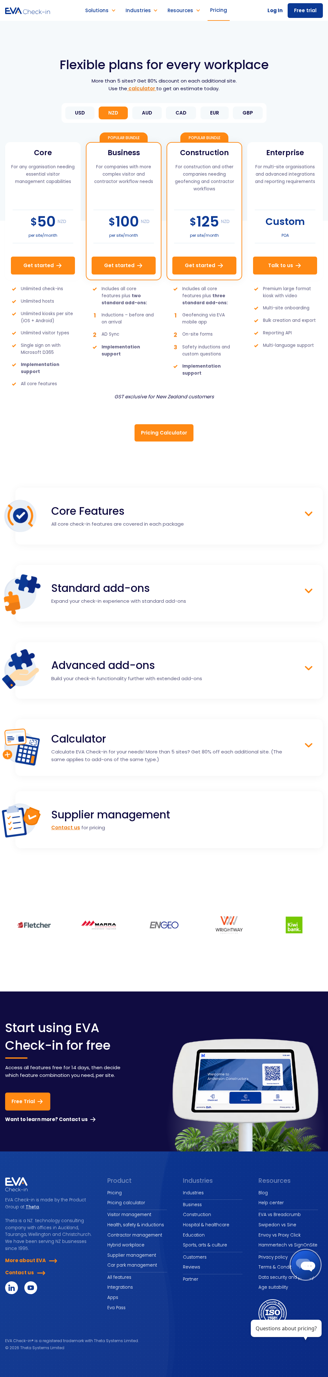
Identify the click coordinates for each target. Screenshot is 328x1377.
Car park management (132, 1265)
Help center (271, 1203)
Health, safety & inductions (135, 1225)
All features (119, 1277)
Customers (195, 1257)
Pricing (114, 1193)
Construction (197, 1215)
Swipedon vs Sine (277, 1225)
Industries (193, 1193)
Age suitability (273, 1287)
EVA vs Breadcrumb (279, 1215)
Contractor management (134, 1235)
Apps (112, 1297)
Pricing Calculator (164, 432)
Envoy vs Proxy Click (279, 1235)
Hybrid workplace (125, 1245)
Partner (190, 1279)
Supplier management (131, 1255)
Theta (32, 1207)
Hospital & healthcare (206, 1225)
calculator (141, 88)
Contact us (65, 827)
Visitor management (129, 1215)
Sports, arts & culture (205, 1245)
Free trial (305, 10)
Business (192, 1205)
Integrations (120, 1287)
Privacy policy (273, 1257)
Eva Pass (116, 1308)
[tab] (79, 113)
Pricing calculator (126, 1203)
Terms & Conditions (279, 1267)
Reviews (191, 1267)
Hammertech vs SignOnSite (287, 1245)
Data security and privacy (286, 1277)
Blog (263, 1193)
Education (194, 1235)
